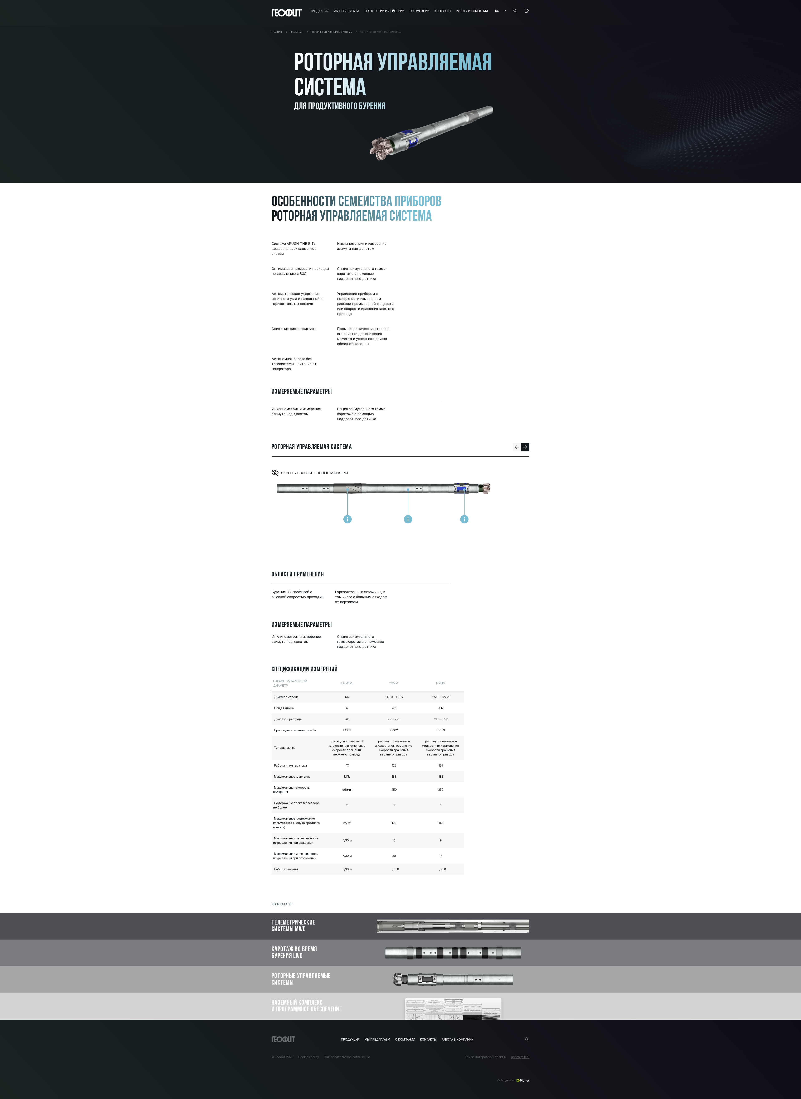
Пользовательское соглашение (347, 1057)
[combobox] (500, 11)
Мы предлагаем (346, 11)
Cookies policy (308, 1057)
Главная (277, 32)
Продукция (319, 11)
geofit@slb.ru (520, 1057)
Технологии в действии (384, 11)
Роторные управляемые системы (331, 32)
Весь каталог (282, 904)
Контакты (443, 11)
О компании (419, 11)
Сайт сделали (505, 1080)
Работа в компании (472, 11)
